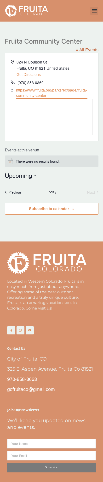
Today (51, 192)
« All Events (87, 49)
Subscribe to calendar (49, 208)
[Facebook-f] (11, 330)
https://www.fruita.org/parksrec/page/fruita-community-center (51, 93)
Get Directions (29, 75)
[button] (94, 11)
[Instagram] (21, 330)
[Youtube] (30, 330)
